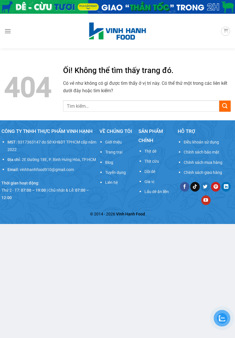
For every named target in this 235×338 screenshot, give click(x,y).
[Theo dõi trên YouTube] (206, 200)
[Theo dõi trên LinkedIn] (226, 187)
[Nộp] (225, 106)
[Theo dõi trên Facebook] (184, 187)
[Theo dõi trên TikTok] (195, 187)
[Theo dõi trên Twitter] (205, 187)
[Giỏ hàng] (225, 31)
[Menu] (7, 31)
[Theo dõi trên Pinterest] (215, 187)
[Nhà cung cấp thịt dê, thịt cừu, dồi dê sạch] (117, 31)
